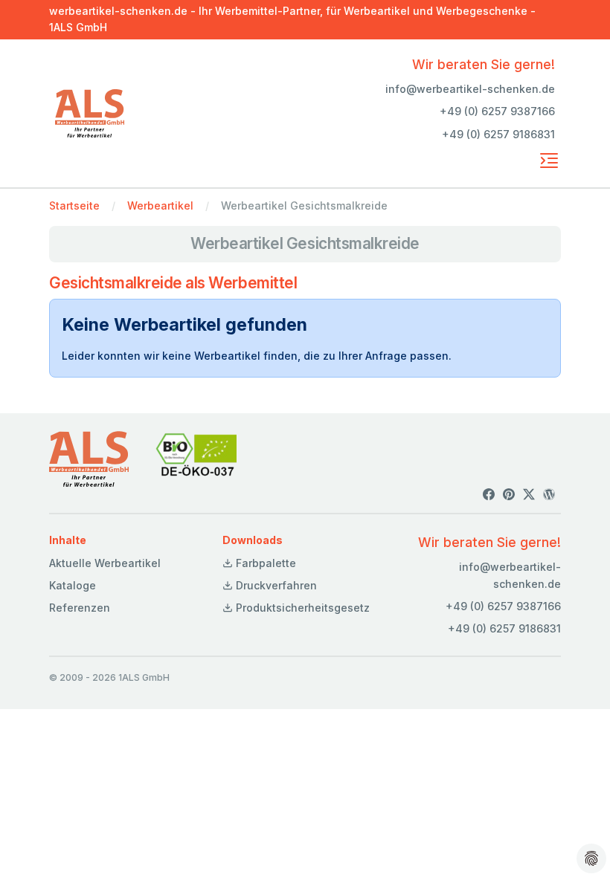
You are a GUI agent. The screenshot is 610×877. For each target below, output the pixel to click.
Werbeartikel (160, 205)
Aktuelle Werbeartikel (105, 563)
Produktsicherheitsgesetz (301, 607)
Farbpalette (264, 563)
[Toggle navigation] (549, 160)
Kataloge (72, 585)
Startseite (74, 205)
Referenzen (79, 607)
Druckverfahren (275, 585)
